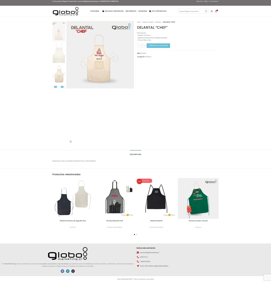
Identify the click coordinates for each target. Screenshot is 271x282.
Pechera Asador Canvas (198, 221)
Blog (206, 1)
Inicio (139, 22)
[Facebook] (62, 271)
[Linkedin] (67, 271)
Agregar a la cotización (158, 45)
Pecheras (158, 22)
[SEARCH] (206, 11)
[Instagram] (73, 271)
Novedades (159, 227)
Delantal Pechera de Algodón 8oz (73, 221)
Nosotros (200, 1)
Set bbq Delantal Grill (114, 221)
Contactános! (214, 1)
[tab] (135, 153)
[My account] (212, 11)
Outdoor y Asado (148, 22)
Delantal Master (156, 221)
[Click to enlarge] (70, 141)
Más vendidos (117, 227)
